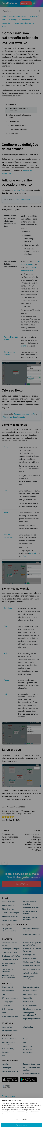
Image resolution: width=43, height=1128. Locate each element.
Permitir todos (21, 1125)
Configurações (21, 1119)
